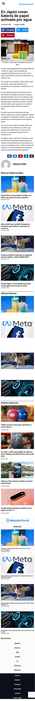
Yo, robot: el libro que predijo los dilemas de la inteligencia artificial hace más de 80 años (17, 454)
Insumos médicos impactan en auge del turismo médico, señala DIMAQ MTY (16, 256)
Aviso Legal (17, 698)
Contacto (17, 684)
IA (17, 661)
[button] (3, 3)
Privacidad (17, 689)
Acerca (17, 675)
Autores (17, 680)
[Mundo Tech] (26, 4)
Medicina (17, 670)
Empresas (17, 666)
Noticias (17, 643)
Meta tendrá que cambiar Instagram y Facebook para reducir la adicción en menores (15, 226)
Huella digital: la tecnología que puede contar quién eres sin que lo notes (16, 285)
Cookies (17, 693)
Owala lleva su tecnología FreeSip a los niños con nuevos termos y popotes (16, 196)
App (17, 652)
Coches (17, 657)
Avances (17, 648)
